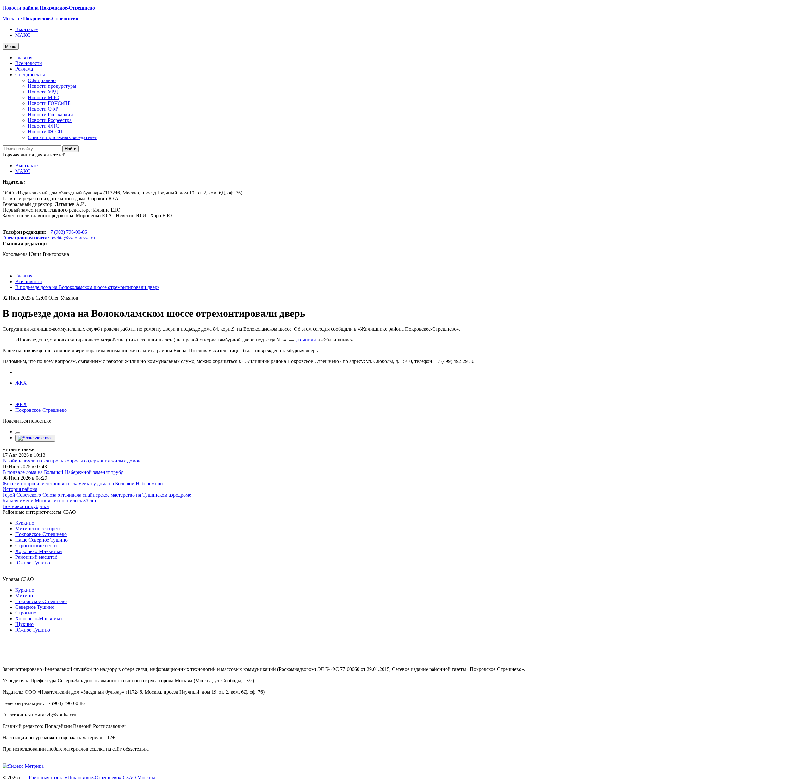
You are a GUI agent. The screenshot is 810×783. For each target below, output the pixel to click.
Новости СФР (43, 108)
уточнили (305, 339)
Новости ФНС (43, 126)
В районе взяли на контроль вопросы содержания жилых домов (71, 460)
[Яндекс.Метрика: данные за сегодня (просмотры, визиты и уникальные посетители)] (23, 766)
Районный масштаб (36, 557)
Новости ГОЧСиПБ (49, 103)
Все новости (28, 63)
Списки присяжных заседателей (62, 137)
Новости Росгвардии (50, 114)
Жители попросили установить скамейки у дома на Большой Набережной (83, 483)
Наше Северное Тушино (41, 540)
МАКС (22, 35)
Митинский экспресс (38, 528)
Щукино (24, 624)
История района (20, 489)
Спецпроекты (30, 74)
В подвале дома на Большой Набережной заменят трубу (63, 472)
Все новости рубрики (26, 506)
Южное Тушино (32, 562)
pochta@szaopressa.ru (72, 237)
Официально (42, 80)
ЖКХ (21, 382)
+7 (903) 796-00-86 (45, 234)
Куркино (24, 522)
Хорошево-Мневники (38, 551)
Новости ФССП (45, 131)
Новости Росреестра (50, 120)
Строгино (25, 612)
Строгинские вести (36, 545)
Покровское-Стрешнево (41, 410)
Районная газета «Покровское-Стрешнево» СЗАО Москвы (92, 777)
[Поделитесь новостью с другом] (35, 438)
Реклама (24, 69)
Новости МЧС (43, 97)
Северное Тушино (34, 607)
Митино (24, 595)
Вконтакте (26, 29)
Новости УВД (43, 91)
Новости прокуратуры (52, 86)
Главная (23, 57)
